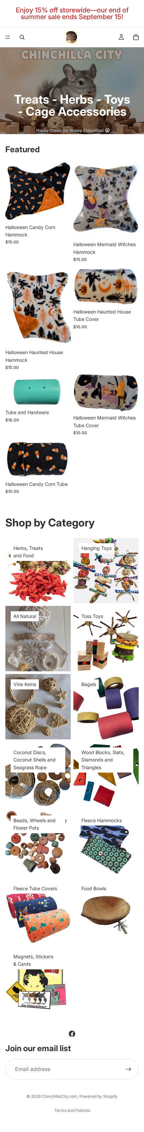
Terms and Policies (72, 1110)
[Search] (22, 37)
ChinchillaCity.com (59, 1096)
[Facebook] (72, 1034)
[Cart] (136, 37)
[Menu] (7, 37)
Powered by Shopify (98, 1096)
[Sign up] (129, 1069)
